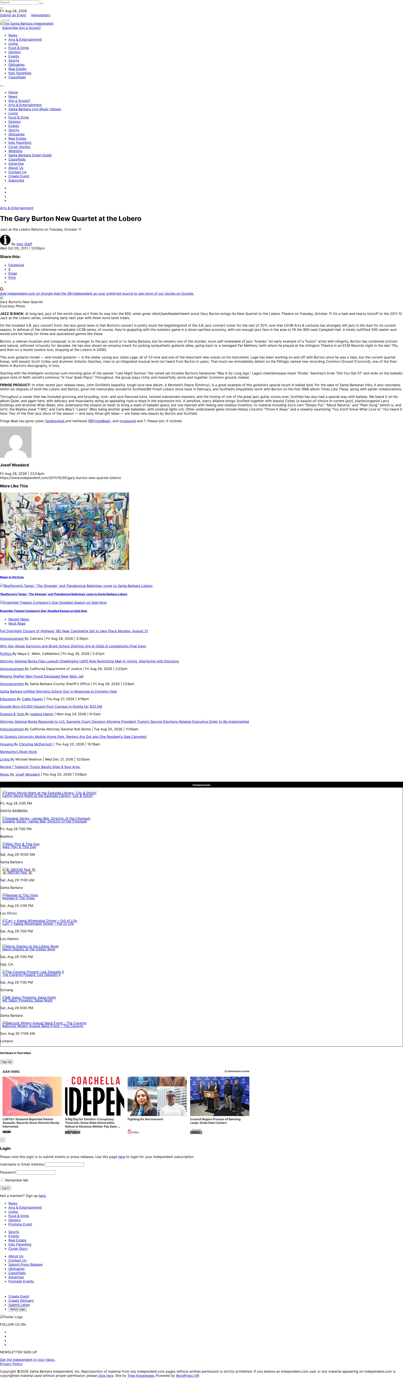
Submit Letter (19, 1305)
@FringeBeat (99, 421)
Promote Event (20, 1224)
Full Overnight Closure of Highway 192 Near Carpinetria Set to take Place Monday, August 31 (74, 631)
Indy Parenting (19, 73)
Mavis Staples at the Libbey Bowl (28, 949)
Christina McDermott (35, 744)
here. (42, 1196)
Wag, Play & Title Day (19, 847)
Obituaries (16, 64)
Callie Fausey (32, 699)
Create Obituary (21, 1300)
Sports (13, 60)
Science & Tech (12, 714)
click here (105, 1375)
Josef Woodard (27, 774)
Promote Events (21, 1281)
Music (5, 774)
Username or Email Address (22, 1164)
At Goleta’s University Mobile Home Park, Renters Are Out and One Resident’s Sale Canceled (73, 737)
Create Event (18, 176)
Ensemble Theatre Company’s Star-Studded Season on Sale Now (43, 611)
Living (13, 44)
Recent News (18, 619)
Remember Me (16, 1180)
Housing (7, 744)
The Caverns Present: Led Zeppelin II (31, 975)
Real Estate (17, 69)
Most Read (16, 623)
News (12, 35)
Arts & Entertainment (25, 39)
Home (13, 92)
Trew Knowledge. (141, 1375)
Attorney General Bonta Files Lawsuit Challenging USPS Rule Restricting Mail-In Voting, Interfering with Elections (89, 661)
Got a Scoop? (30, 28)
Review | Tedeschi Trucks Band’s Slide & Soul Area (40, 767)
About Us (15, 168)
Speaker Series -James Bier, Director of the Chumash (44, 821)
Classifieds (17, 77)
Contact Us (17, 172)
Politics (6, 654)
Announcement (12, 638)
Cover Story (18, 1248)
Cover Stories (19, 147)
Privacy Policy (11, 1364)
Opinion (14, 52)
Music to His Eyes (12, 577)
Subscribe (10, 28)
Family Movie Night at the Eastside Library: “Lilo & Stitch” (47, 796)
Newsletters (40, 15)
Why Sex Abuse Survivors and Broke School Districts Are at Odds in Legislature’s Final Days (73, 646)
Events (13, 56)
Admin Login (17, 1309)
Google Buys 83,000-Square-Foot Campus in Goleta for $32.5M (51, 706)
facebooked (55, 421)
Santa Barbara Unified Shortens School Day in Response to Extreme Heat (58, 691)
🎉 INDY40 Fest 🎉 (17, 872)
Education (8, 699)
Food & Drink (18, 48)
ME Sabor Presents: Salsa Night (27, 1000)
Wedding (15, 151)
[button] (32, 1106)
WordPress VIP (187, 1375)
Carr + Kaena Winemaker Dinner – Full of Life (38, 924)
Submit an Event (13, 15)
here (121, 1157)
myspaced (127, 421)
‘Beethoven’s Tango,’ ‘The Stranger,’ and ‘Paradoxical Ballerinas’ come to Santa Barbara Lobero (63, 594)
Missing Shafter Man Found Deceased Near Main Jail (42, 676)
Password (8, 1172)
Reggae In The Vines (18, 898)
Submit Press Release (25, 1264)
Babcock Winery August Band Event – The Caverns (42, 1026)
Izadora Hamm (42, 714)
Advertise (16, 163)
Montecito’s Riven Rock (18, 752)
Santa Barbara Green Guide (30, 155)
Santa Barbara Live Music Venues (34, 109)
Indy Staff (24, 244)
